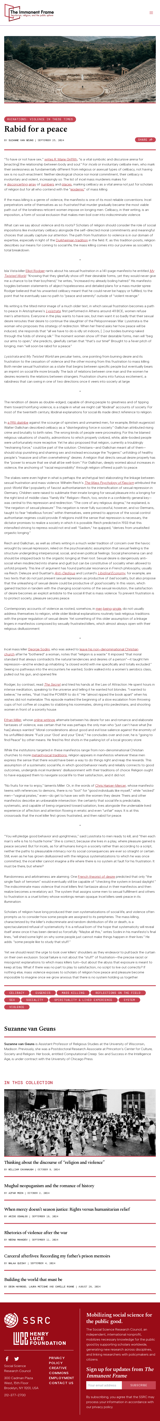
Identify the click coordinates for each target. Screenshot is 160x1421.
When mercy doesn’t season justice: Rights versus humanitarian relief (67, 1209)
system (129, 1000)
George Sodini (39, 649)
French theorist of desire (96, 877)
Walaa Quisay (17, 1263)
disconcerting (17, 184)
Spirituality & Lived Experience (83, 1000)
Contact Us (61, 1383)
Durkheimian (65, 240)
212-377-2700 (15, 1395)
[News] (7, 1359)
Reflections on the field (118, 993)
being (107, 609)
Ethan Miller (12, 720)
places (67, 184)
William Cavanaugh (21, 1169)
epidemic (77, 189)
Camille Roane (64, 1286)
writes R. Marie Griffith (60, 159)
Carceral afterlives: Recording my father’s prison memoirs (57, 1256)
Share (143, 139)
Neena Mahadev (18, 1239)
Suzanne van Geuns (21, 140)
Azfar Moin (16, 1193)
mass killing (73, 993)
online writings (44, 720)
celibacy (16, 993)
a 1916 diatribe (18, 422)
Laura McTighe (38, 1286)
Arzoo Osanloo (18, 1216)
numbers (47, 184)
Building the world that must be (33, 1279)
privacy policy (102, 1407)
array (32, 184)
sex (12, 1000)
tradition (81, 240)
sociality (34, 1000)
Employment (61, 1378)
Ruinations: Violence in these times (40, 119)
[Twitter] (17, 1359)
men (99, 609)
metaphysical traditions (49, 755)
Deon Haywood (17, 1286)
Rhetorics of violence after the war (35, 1232)
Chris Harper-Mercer (110, 785)
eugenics (43, 993)
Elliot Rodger (35, 271)
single (116, 609)
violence (16, 1007)
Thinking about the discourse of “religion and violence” (54, 1162)
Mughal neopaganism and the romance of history (49, 1185)
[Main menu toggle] (151, 12)
